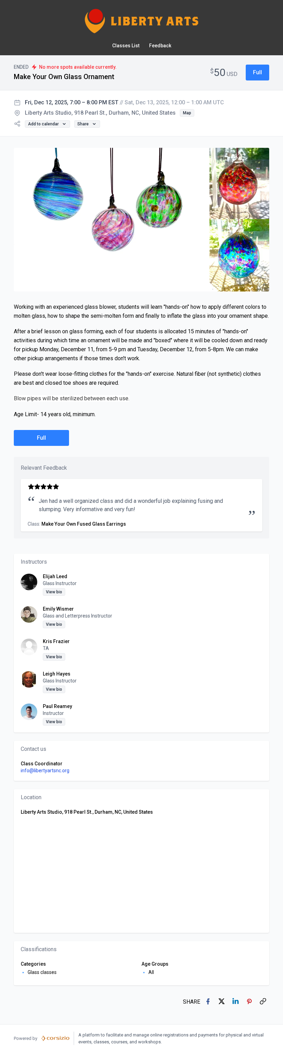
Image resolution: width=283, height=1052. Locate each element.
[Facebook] (208, 1001)
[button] (257, 72)
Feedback (160, 45)
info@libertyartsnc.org (45, 770)
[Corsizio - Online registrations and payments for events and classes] (55, 1038)
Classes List (125, 45)
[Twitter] (222, 1001)
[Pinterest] (249, 1001)
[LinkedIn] (236, 1001)
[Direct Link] (263, 1001)
